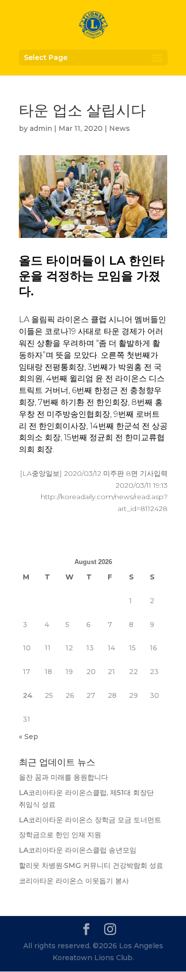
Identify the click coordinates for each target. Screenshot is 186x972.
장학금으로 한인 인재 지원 (60, 834)
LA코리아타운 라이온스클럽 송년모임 (77, 850)
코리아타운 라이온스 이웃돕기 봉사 (74, 880)
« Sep (28, 736)
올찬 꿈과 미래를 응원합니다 (63, 777)
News (119, 128)
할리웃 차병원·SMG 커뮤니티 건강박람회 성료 (91, 865)
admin (41, 128)
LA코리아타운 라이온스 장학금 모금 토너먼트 (90, 819)
